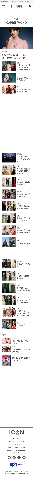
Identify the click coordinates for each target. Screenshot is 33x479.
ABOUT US (16, 438)
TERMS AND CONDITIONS (16, 448)
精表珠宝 (4, 52)
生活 (18, 322)
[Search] (30, 6)
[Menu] (3, 6)
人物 (18, 75)
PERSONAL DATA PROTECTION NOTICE (16, 451)
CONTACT (16, 444)
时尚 (18, 62)
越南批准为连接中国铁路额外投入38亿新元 (18, 1)
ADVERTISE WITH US (16, 441)
